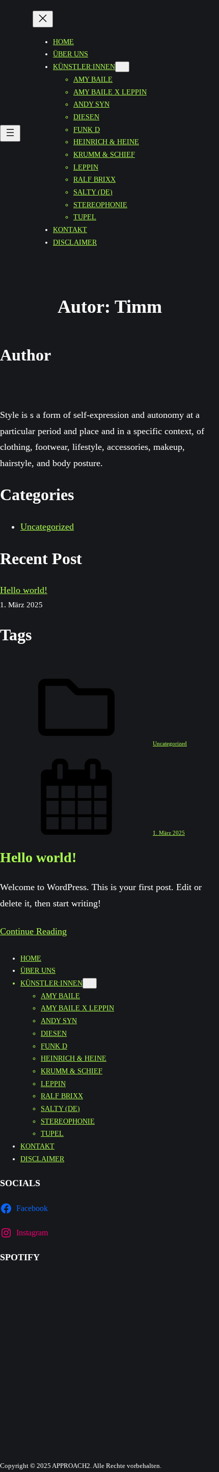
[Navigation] (10, 133)
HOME (63, 42)
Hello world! (23, 590)
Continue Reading (33, 931)
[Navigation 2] (90, 983)
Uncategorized (47, 526)
